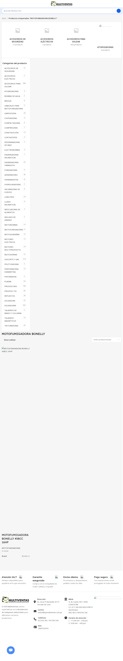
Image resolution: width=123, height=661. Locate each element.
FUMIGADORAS (10, 170)
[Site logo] (61, 3)
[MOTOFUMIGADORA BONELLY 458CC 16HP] (16, 437)
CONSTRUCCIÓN (11, 132)
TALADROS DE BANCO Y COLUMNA (12, 311)
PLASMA (7, 281)
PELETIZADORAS (11, 264)
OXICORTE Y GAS (11, 259)
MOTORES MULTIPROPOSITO (12, 248)
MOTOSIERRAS (10, 254)
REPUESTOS (9, 296)
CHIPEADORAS (10, 118)
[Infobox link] (12, 577)
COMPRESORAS (11, 128)
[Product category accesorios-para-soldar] (76, 35)
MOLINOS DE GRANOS (10, 218)
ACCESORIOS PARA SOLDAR (12, 85)
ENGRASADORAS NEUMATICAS (11, 156)
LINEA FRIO (9, 197)
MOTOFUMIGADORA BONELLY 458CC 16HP (15, 538)
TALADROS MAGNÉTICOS (10, 319)
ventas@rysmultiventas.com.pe (50, 612)
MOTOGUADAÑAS (12, 234)
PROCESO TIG (10, 291)
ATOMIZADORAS (11, 91)
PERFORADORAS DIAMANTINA (11, 270)
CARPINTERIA (10, 113)
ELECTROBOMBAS (12, 150)
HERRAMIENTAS (11, 179)
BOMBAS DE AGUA (12, 96)
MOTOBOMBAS (11, 225)
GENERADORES (11, 175)
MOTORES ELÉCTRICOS (9, 240)
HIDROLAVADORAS (12, 184)
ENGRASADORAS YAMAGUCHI (11, 163)
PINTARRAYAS (10, 276)
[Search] (119, 11)
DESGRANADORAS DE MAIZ (12, 143)
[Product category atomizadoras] (105, 38)
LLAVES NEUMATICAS (10, 203)
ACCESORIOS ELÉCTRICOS (9, 77)
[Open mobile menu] (3, 3)
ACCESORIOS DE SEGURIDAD (11, 69)
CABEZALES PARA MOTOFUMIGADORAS (13, 107)
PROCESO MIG (10, 286)
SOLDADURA (9, 300)
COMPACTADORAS (12, 123)
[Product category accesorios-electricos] (47, 35)
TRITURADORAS (11, 325)
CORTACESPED (10, 137)
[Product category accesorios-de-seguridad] (17, 35)
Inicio (4, 18)
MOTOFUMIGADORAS (13, 229)
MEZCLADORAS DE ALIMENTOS (12, 210)
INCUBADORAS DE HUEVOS (12, 190)
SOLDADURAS (10, 305)
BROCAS (7, 101)
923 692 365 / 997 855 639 (48, 620)
